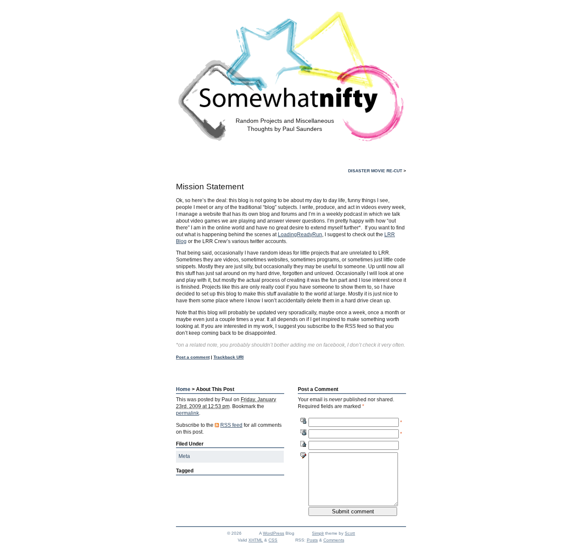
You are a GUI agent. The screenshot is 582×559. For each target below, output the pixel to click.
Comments (333, 540)
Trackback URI (228, 357)
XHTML (255, 540)
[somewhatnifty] (291, 137)
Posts (312, 540)
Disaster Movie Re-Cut (375, 170)
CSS (272, 540)
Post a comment (193, 357)
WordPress (273, 533)
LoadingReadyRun (300, 235)
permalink (187, 413)
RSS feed (231, 425)
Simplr (318, 533)
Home (183, 389)
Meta (184, 456)
